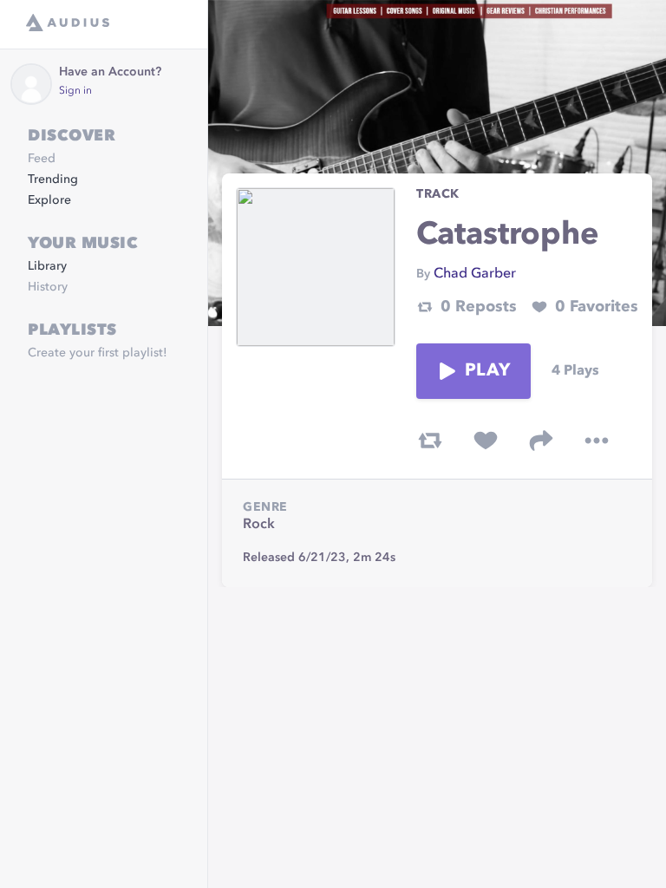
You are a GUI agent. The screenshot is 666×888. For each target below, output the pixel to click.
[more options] (596, 440)
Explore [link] (49, 200)
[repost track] (430, 440)
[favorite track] (486, 440)
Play (487, 371)
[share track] (541, 440)
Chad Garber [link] (475, 274)
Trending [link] (53, 179)
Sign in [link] (75, 91)
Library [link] (47, 266)
